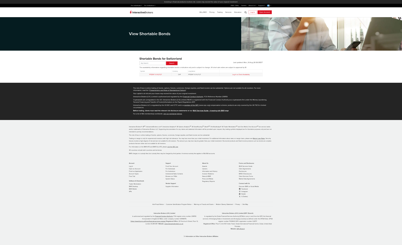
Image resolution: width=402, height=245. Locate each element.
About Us (252, 5)
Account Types (134, 174)
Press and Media (207, 179)
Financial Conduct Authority (193, 97)
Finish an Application (135, 171)
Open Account (264, 12)
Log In (252, 12)
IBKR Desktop (133, 186)
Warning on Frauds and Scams (204, 204)
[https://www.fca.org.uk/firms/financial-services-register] (148, 221)
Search (171, 63)
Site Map (245, 204)
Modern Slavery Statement (224, 204)
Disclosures (243, 171)
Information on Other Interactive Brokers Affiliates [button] (202, 236)
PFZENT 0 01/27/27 (155, 74)
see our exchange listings (172, 114)
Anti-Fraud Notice (158, 204)
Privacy (237, 204)
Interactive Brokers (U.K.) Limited (164, 213)
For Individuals (136, 5)
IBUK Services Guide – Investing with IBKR (208, 111)
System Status (170, 179)
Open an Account (134, 169)
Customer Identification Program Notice (178, 204)
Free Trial (132, 176)
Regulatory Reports (208, 181)
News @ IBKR (206, 176)
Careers (243, 5)
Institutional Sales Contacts (174, 174)
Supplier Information (172, 186)
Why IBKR (203, 12)
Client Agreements (245, 169)
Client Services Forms (246, 176)
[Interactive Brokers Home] (141, 11)
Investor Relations (208, 174)
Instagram (244, 191)
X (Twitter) (244, 196)
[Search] (245, 12)
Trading (220, 12)
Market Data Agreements (247, 179)
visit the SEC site (172, 147)
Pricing (211, 12)
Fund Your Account (172, 166)
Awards (204, 166)
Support (261, 5)
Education (238, 12)
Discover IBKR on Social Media (249, 186)
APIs (130, 191)
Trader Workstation (135, 184)
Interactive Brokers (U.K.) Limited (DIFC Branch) (237, 213)
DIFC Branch (241, 229)
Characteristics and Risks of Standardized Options (167, 90)
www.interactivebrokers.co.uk (173, 224)
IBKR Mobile (133, 189)
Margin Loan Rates (259, 138)
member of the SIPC (191, 105)
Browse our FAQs (171, 176)
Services (228, 12)
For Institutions (149, 5)
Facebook (244, 189)
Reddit (243, 194)
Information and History (209, 171)
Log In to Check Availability (241, 74)
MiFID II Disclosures (245, 174)
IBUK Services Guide (245, 166)
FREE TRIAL (235, 5)
